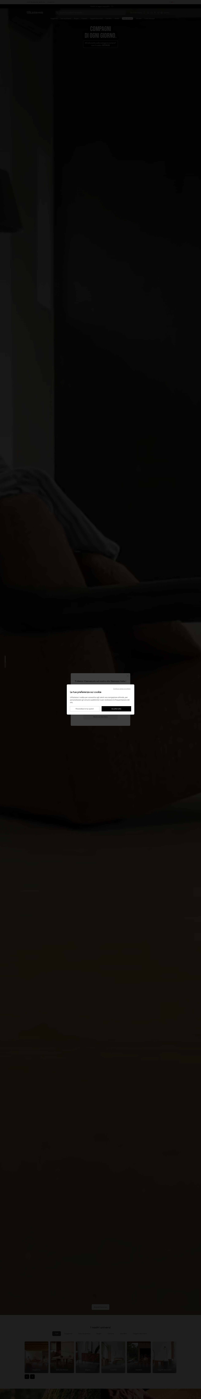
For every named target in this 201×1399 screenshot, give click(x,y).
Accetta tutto (116, 709)
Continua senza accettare (122, 689)
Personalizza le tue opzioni (85, 709)
